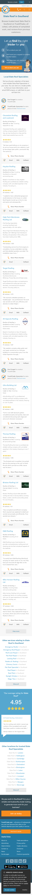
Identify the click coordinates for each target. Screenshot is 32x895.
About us (4, 840)
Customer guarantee (23, 854)
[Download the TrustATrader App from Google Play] (10, 867)
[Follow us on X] (12, 861)
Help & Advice (5, 846)
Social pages (5, 854)
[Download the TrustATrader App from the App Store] (22, 867)
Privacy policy (21, 843)
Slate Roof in (16, 753)
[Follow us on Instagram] (16, 861)
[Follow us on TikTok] (24, 861)
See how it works (16, 831)
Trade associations (22, 840)
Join (21, 2)
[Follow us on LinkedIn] (20, 861)
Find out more (21, 108)
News (3, 851)
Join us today (16, 813)
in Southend (16, 647)
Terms (18, 851)
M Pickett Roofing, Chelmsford (12, 718)
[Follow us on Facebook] (7, 861)
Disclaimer (20, 849)
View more (16, 631)
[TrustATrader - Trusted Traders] (5, 8)
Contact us (4, 849)
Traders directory (22, 846)
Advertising (4, 843)
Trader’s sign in (26, 6)
